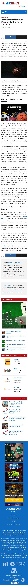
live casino (15, 292)
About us (14, 511)
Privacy (14, 521)
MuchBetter (18, 378)
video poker (6, 292)
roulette (14, 290)
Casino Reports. (18, 575)
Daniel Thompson (6, 30)
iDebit (15, 369)
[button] (22, 326)
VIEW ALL (23, 355)
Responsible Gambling (13, 524)
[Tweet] (21, 37)
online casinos (7, 287)
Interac (16, 360)
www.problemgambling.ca (20, 549)
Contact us (14, 515)
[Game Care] (7, 580)
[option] (14, 315)
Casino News (4, 17)
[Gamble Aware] (15, 580)
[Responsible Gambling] (22, 580)
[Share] (10, 37)
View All (23, 398)
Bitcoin (16, 387)
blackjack (19, 290)
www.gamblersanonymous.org (10, 551)
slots (9, 290)
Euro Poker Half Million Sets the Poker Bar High (13, 321)
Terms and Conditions (13, 518)
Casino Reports (7, 285)
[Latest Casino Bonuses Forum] (14, 492)
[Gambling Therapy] (14, 583)
